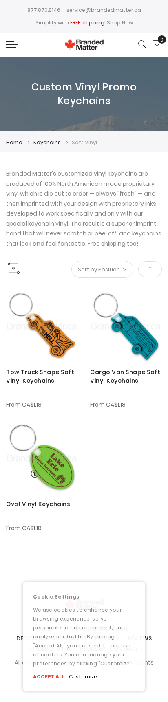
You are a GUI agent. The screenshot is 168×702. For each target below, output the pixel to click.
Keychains (47, 142)
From (24, 405)
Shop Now (120, 22)
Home (15, 142)
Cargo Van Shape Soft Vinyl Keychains (125, 376)
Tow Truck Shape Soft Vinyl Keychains (40, 376)
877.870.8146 (43, 10)
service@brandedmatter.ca (103, 10)
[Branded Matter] (84, 45)
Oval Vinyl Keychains (38, 504)
